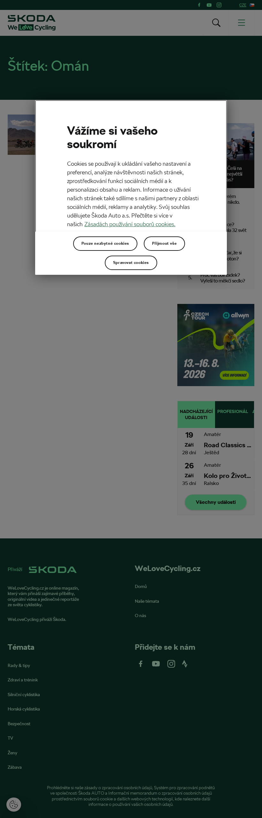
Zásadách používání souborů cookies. (129, 224)
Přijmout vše (164, 243)
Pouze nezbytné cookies (105, 243)
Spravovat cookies (131, 262)
